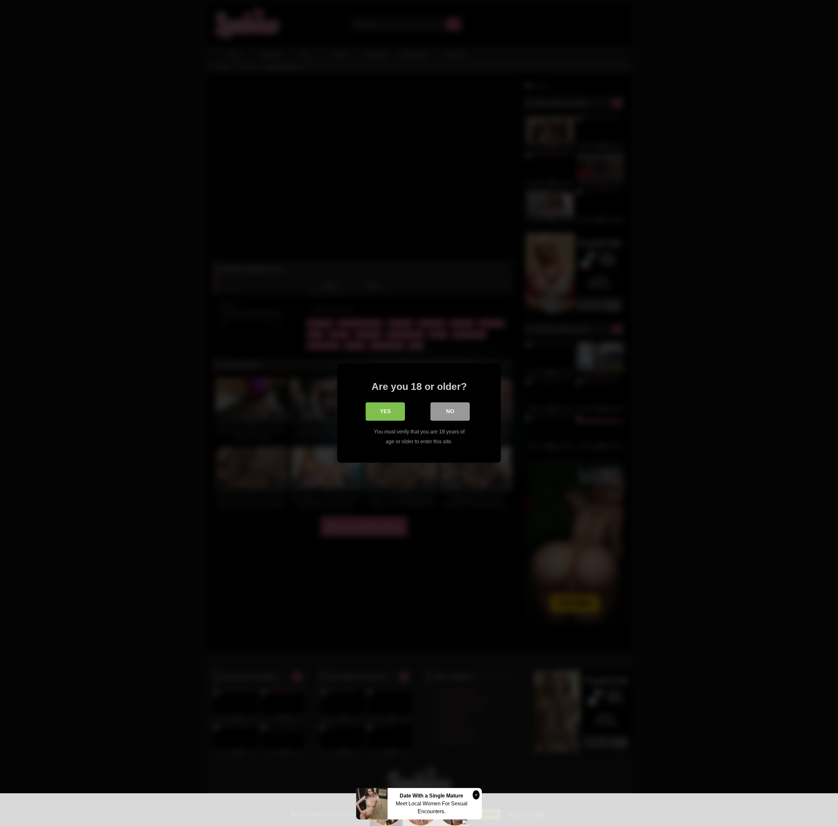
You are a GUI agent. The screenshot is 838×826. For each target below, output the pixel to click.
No (450, 411)
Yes (385, 411)
